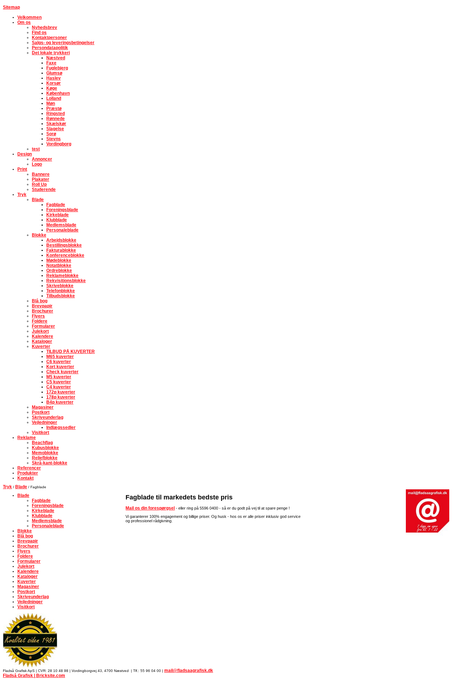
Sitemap (11, 7)
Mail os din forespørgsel (150, 508)
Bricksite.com (50, 675)
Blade (21, 486)
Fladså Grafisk (18, 675)
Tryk (7, 486)
